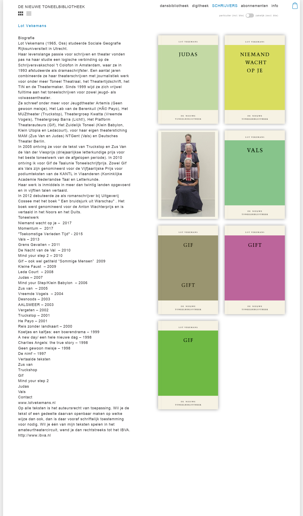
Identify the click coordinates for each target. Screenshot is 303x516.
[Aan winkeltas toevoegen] (200, 113)
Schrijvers (225, 6)
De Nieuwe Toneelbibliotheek (51, 7)
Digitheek (200, 6)
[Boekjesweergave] (20, 13)
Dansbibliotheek (174, 6)
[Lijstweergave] (28, 13)
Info (274, 6)
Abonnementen (254, 6)
